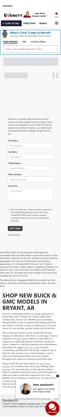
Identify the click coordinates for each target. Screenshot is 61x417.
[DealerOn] (10, 400)
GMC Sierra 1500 (31, 347)
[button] (11, 23)
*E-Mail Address (14, 163)
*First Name (13, 140)
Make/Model (10, 41)
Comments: (13, 185)
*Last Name (13, 152)
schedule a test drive (11, 381)
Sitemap (30, 403)
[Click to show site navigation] (56, 23)
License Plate (38, 41)
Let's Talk (15, 228)
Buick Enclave (22, 338)
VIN (24, 41)
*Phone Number (15, 174)
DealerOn (22, 403)
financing (6, 369)
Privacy (37, 403)
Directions (29, 23)
